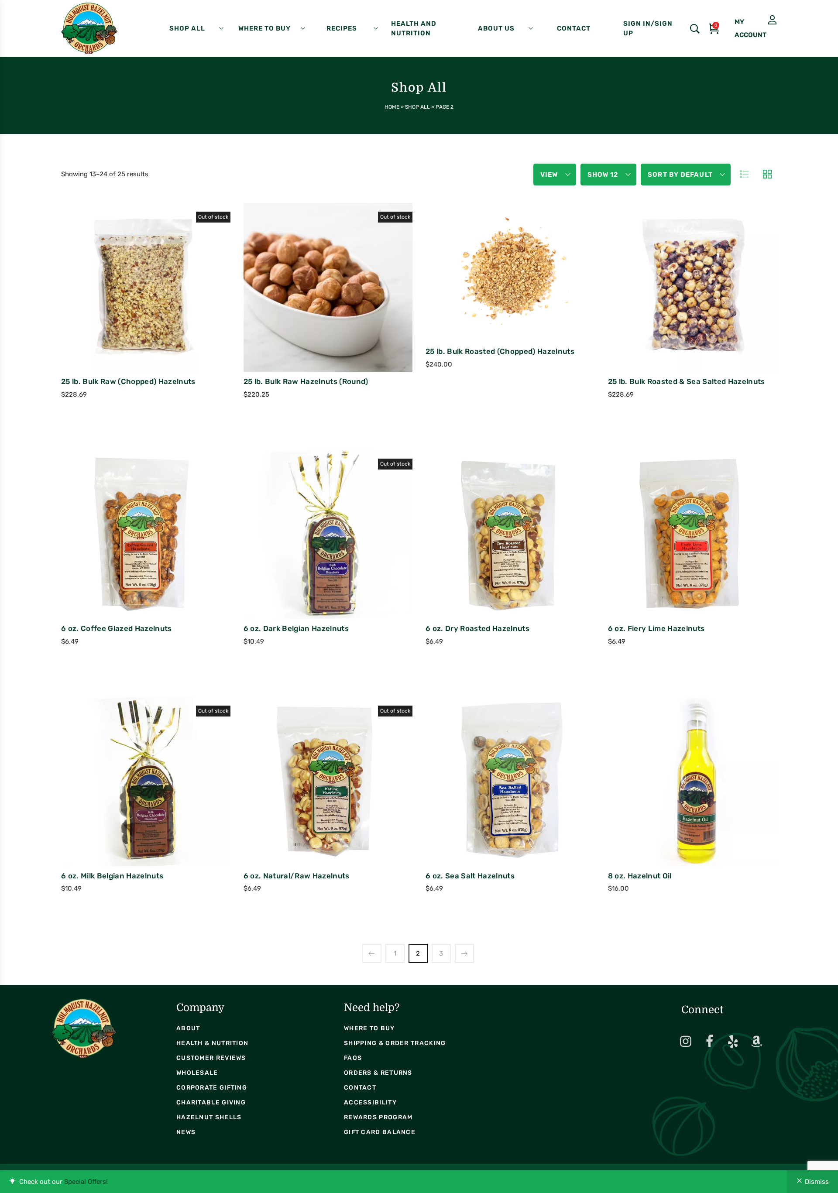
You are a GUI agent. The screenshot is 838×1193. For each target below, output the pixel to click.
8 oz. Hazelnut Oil (640, 875)
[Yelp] (733, 1041)
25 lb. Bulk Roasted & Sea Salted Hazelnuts (686, 381)
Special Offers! (86, 1182)
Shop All (417, 107)
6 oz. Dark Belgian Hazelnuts (296, 628)
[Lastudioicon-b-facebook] (709, 1041)
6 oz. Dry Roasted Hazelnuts (477, 628)
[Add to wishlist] (158, 325)
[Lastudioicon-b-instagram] (685, 1041)
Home (392, 107)
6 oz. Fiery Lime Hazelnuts (656, 628)
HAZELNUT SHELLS (209, 1117)
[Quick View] (134, 325)
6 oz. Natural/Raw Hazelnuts (297, 875)
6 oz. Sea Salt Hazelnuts (470, 875)
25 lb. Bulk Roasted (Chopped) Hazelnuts (500, 351)
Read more (109, 310)
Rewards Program (378, 1117)
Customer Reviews (211, 1058)
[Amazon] (756, 1041)
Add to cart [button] (473, 294)
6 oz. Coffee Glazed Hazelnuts (116, 628)
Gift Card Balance (380, 1132)
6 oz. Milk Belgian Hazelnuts (112, 875)
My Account (753, 20)
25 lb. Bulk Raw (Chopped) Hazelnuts (128, 381)
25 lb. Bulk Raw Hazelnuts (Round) (306, 381)
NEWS (186, 1132)
